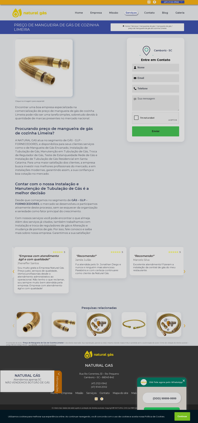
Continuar (182, 416)
